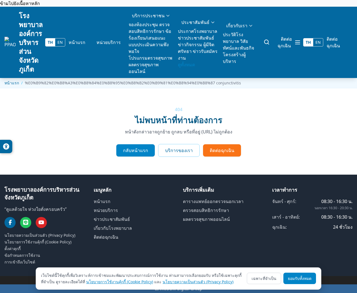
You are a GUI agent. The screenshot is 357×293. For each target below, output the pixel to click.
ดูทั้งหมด (186, 65)
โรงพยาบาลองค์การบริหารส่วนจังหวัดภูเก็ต (31, 42)
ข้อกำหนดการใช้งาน (22, 255)
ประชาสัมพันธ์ (195, 22)
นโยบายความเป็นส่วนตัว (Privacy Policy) (39, 235)
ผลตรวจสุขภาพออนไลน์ (206, 219)
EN (60, 42)
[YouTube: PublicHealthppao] (41, 222)
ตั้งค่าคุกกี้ (12, 248)
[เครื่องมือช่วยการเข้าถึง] (6, 146)
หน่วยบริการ (109, 42)
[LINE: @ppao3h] (25, 222)
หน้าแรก (77, 42)
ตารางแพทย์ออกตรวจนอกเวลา (213, 201)
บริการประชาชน (148, 16)
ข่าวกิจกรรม (190, 44)
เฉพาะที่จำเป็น (264, 278)
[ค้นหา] (267, 42)
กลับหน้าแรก (135, 150)
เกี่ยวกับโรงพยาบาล (113, 228)
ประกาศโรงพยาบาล (197, 31)
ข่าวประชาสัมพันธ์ (196, 38)
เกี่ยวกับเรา (236, 26)
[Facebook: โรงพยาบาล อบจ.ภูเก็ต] (10, 222)
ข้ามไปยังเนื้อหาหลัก (20, 3)
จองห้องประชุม (143, 24)
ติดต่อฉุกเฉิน (285, 42)
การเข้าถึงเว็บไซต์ (19, 262)
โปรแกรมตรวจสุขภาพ (150, 58)
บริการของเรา (179, 150)
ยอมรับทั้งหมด (300, 278)
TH (50, 42)
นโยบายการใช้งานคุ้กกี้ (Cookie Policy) (37, 242)
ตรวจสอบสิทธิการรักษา (206, 210)
